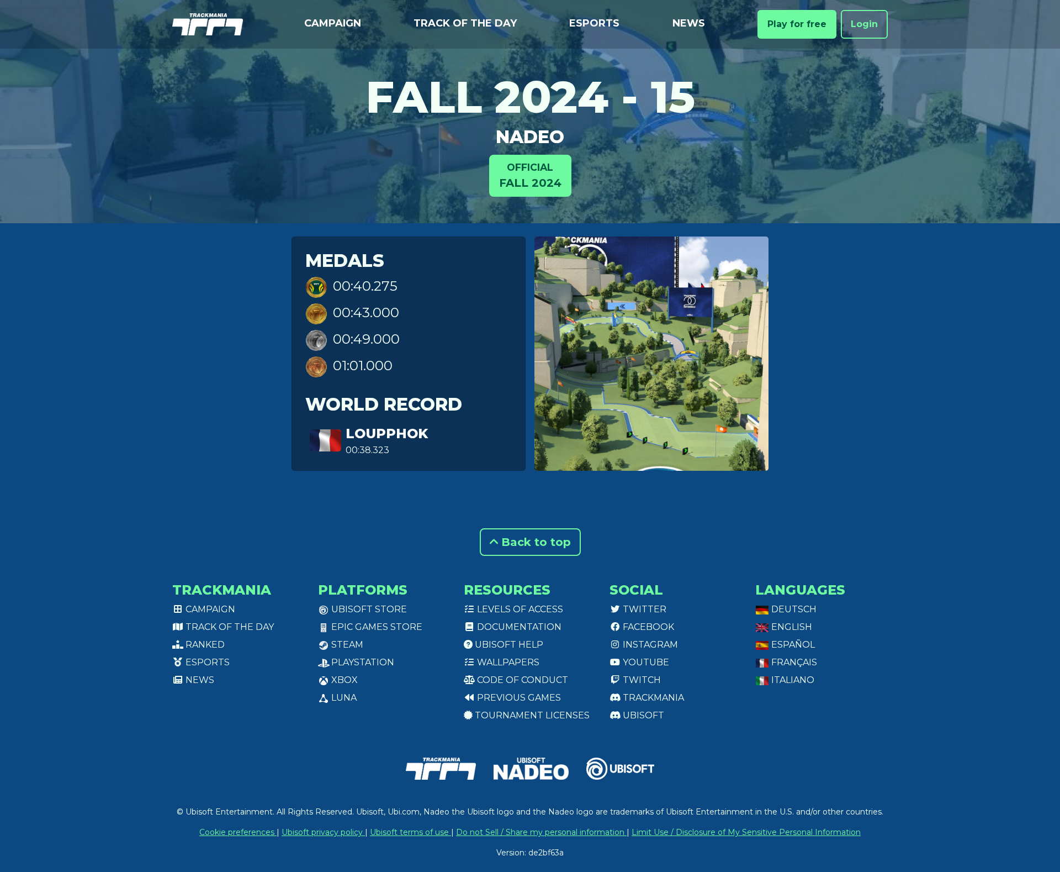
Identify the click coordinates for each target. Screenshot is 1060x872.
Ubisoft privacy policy (323, 832)
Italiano (791, 680)
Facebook (647, 627)
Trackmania (652, 697)
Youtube (645, 662)
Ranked (204, 644)
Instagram (649, 644)
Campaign (332, 23)
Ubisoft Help (508, 644)
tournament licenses (531, 715)
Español (792, 644)
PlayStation (361, 662)
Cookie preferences (238, 832)
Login (864, 24)
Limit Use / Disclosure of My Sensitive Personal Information (746, 832)
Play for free (796, 24)
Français (793, 662)
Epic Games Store (375, 627)
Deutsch (793, 609)
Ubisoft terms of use (410, 832)
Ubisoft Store (368, 609)
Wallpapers (507, 662)
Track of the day (465, 23)
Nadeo (530, 137)
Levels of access (519, 609)
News (688, 23)
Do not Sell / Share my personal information (541, 832)
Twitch (641, 680)
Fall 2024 (530, 175)
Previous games (518, 697)
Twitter (643, 609)
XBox (343, 680)
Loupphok (387, 434)
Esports (594, 23)
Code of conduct (521, 680)
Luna (343, 697)
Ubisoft (642, 715)
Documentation (518, 627)
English (790, 627)
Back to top (534, 542)
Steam (346, 644)
